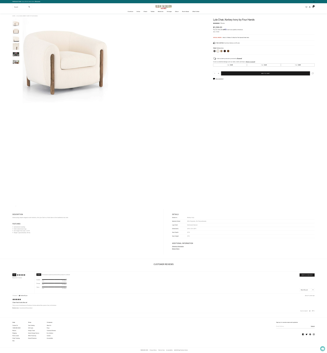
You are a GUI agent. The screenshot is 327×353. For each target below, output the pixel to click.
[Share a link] (214, 79)
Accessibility (50, 338)
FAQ (13, 340)
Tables (152, 11)
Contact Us (15, 325)
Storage (169, 11)
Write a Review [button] (307, 275)
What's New (195, 11)
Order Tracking (16, 338)
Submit (313, 326)
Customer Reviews (51, 330)
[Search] (29, 7)
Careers (49, 335)
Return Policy (176, 249)
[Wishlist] (306, 7)
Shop (13, 15)
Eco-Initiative (50, 333)
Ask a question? (220, 78)
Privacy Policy (153, 350)
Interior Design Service (33, 333)
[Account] (309, 7)
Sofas (138, 11)
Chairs (145, 11)
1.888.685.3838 (16, 328)
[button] (16, 23)
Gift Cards (30, 328)
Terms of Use (161, 350)
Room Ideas (185, 11)
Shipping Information (178, 246)
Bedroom (160, 11)
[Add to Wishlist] (313, 73)
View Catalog (31, 325)
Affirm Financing (32, 335)
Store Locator (15, 335)
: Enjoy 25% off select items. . (26, 1)
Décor (177, 11)
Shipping (14, 333)
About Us (49, 325)
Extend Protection (32, 338)
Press (48, 328)
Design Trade (31, 330)
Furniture (130, 11)
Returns (14, 330)
